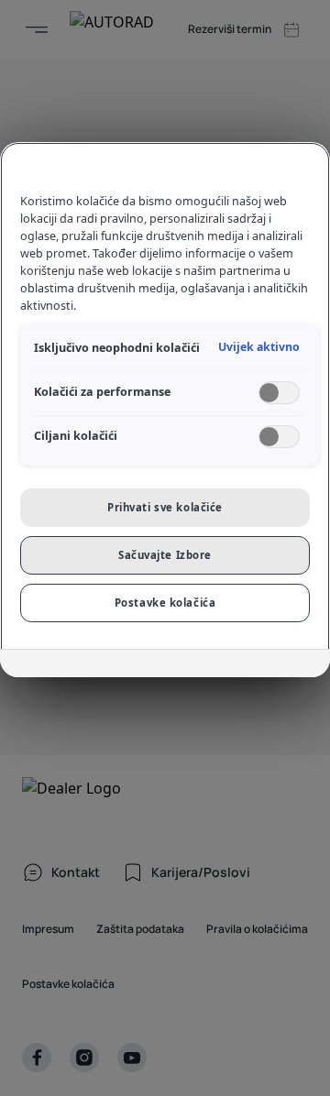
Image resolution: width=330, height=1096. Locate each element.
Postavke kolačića (165, 602)
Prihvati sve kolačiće (165, 507)
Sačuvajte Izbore (165, 555)
